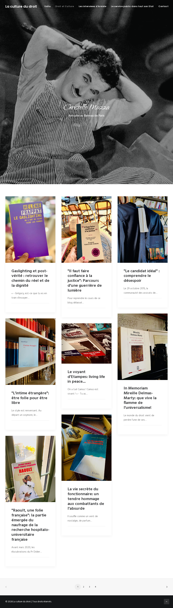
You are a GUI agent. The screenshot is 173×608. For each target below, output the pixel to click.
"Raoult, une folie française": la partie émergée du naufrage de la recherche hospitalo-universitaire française (30, 525)
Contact (163, 6)
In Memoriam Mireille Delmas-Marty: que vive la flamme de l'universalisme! (140, 398)
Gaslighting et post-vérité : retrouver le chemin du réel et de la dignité (30, 278)
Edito (48, 6)
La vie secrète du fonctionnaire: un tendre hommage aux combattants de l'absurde (86, 499)
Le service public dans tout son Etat (132, 6)
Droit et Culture (64, 6)
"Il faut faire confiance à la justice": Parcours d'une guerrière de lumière (85, 281)
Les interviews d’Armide (92, 6)
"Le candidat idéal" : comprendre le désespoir (142, 276)
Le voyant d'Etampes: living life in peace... (86, 377)
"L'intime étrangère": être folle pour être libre (30, 398)
